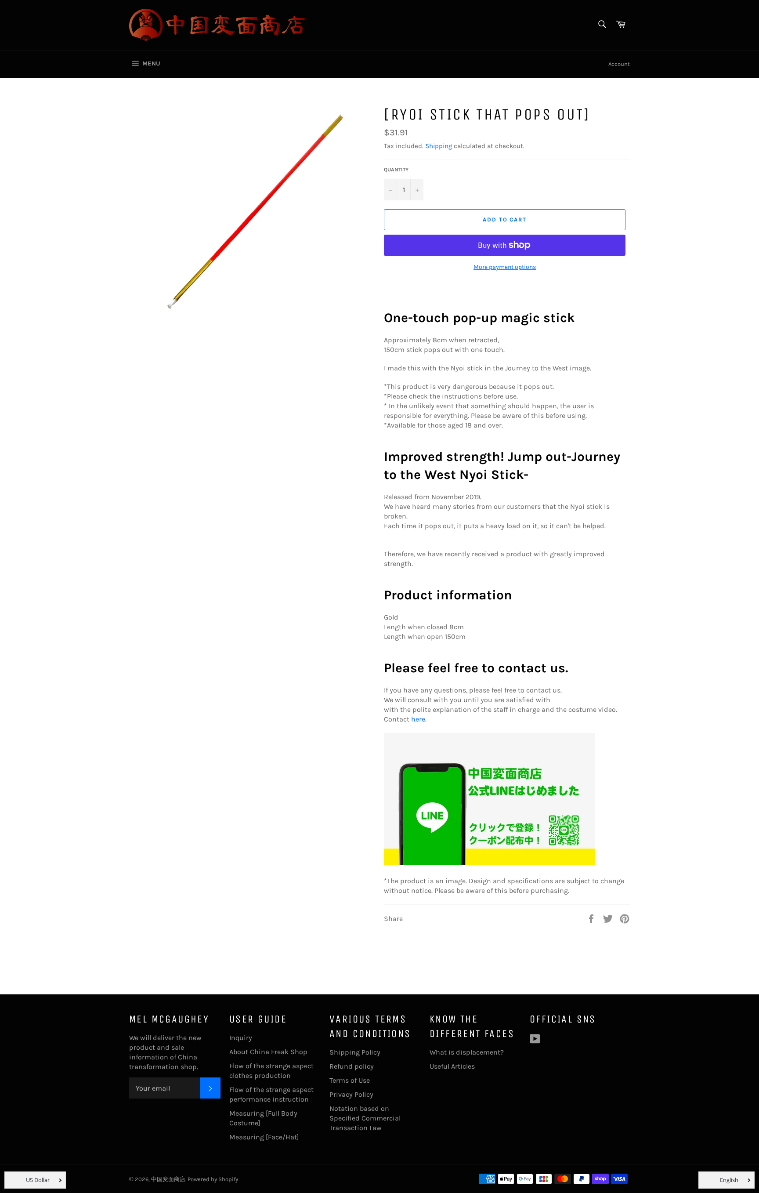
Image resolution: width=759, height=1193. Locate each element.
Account (619, 64)
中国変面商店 (168, 1179)
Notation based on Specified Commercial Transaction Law (365, 1118)
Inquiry (240, 1037)
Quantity (396, 170)
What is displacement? (467, 1052)
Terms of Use (349, 1080)
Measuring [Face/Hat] (264, 1137)
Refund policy (351, 1066)
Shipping (438, 146)
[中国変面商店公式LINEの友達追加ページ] (489, 862)
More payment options (504, 267)
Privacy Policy (351, 1094)
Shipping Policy (354, 1052)
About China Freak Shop (268, 1052)
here (418, 719)
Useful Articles (452, 1066)
